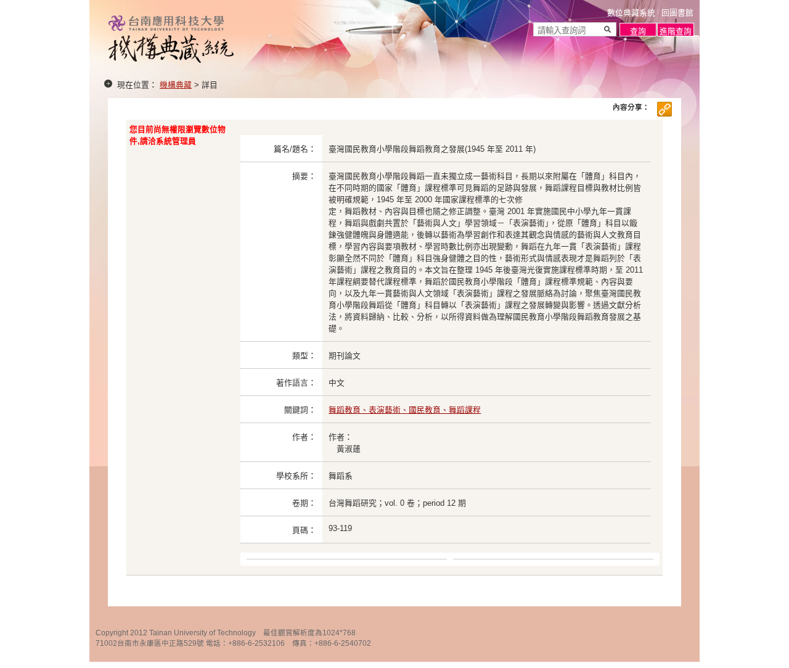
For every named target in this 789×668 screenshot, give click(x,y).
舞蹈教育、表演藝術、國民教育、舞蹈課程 (405, 409)
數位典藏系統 (631, 12)
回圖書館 (677, 12)
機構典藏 (176, 84)
